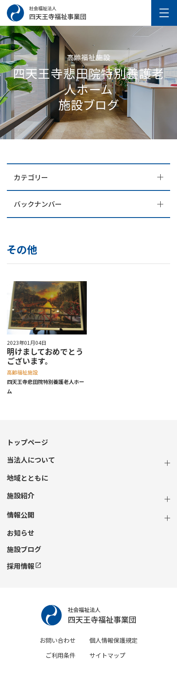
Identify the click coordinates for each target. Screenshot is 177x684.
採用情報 (20, 566)
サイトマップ (107, 655)
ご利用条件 (61, 655)
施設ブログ (24, 549)
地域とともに (27, 478)
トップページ (27, 442)
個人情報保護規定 (113, 640)
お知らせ (20, 533)
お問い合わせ (58, 640)
